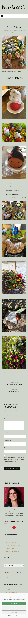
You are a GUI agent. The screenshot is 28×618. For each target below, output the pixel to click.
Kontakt (7, 577)
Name (6, 433)
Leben (14, 24)
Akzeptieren (14, 603)
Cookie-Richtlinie (8, 615)
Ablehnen (14, 608)
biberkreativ (7, 30)
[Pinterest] (14, 527)
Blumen (4, 377)
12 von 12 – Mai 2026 (11, 543)
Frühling (10, 377)
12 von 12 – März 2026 (11, 548)
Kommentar (7, 419)
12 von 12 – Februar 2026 (12, 551)
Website (6, 448)
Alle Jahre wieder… (10, 540)
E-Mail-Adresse (8, 440)
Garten (15, 377)
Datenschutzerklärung (17, 615)
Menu (4, 16)
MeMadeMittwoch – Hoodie (13, 545)
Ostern (20, 377)
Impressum (8, 589)
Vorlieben (14, 612)
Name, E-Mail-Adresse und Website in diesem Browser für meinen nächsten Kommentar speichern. (14, 459)
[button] (25, 595)
